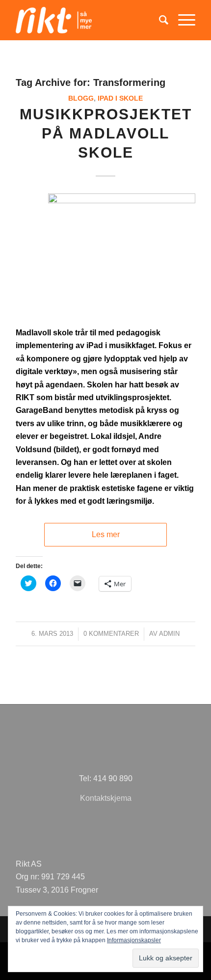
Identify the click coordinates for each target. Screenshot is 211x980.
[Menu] (181, 20)
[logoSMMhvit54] (87, 20)
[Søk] (158, 20)
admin (169, 633)
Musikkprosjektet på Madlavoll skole (106, 133)
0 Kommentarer (111, 633)
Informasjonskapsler (134, 940)
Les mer (106, 534)
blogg (81, 98)
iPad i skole (120, 98)
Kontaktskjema (106, 798)
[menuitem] (158, 20)
